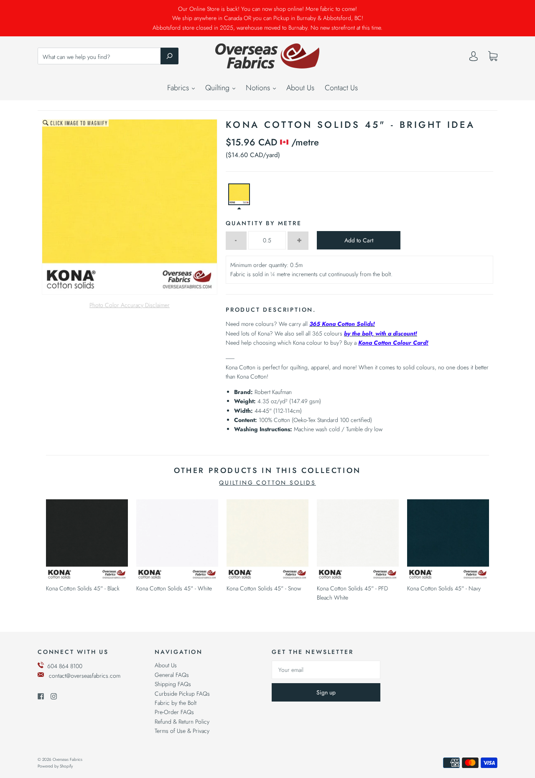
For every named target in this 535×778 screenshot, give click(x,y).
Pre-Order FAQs (174, 712)
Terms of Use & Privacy (182, 731)
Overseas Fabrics (67, 759)
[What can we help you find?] (108, 57)
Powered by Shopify (55, 766)
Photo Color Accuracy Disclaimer (129, 305)
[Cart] (492, 56)
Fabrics (179, 87)
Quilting (218, 87)
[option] (129, 207)
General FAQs (172, 675)
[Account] (473, 58)
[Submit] (169, 56)
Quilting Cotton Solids (267, 482)
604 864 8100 (64, 666)
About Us (300, 87)
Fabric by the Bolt (175, 703)
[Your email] (326, 670)
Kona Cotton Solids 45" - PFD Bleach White (352, 593)
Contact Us (341, 87)
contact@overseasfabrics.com (84, 675)
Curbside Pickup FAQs (182, 693)
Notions (259, 87)
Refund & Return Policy (182, 721)
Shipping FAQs (173, 684)
